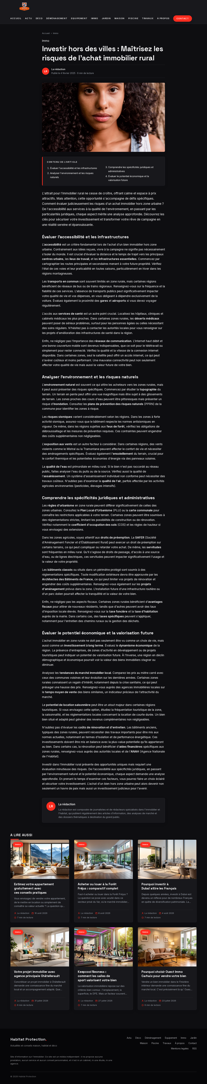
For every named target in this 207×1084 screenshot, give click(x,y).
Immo (94, 18)
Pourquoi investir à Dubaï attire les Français (159, 886)
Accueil (16, 18)
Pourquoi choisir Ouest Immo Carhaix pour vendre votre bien (164, 974)
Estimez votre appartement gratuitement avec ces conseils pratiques (34, 888)
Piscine (133, 18)
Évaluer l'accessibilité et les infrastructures (73, 168)
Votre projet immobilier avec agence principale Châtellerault (37, 974)
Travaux (148, 18)
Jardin (106, 18)
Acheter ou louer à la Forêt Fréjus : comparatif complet (98, 886)
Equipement (79, 18)
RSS (194, 1048)
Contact (182, 18)
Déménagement (56, 18)
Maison (119, 18)
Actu (28, 18)
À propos (163, 18)
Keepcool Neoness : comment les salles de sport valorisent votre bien (97, 976)
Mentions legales (180, 1048)
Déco (39, 18)
